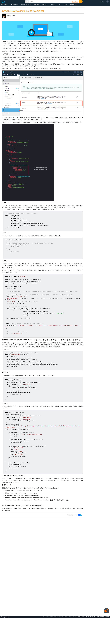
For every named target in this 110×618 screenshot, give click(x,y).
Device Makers (14, 4)
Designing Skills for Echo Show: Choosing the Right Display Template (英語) (27, 497)
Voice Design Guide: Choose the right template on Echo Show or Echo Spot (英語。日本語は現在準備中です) (37, 500)
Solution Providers (26, 4)
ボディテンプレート (67, 64)
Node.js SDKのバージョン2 (18, 343)
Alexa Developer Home (103, 616)
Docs (60, 4)
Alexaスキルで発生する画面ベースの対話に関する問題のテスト (23, 495)
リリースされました (33, 343)
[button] (5, 616)
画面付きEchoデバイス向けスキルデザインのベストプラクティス (24, 490)
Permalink (70, 515)
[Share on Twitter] (81, 514)
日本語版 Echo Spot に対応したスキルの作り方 (23, 11)
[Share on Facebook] (79, 514)
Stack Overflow (89, 616)
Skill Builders (4, 4)
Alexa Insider (73, 4)
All (26, 1)
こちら (5, 510)
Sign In (101, 1)
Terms (79, 616)
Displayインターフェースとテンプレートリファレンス (21, 493)
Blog (66, 4)
